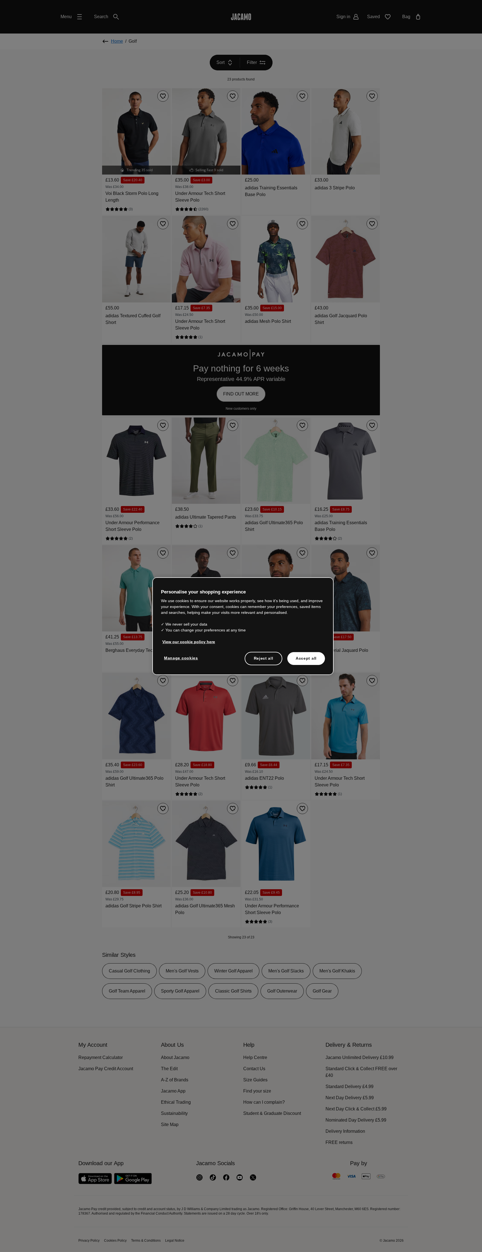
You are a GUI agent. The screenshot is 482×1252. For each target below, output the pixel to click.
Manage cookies (180, 658)
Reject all (263, 658)
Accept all (306, 658)
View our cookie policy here (187, 642)
